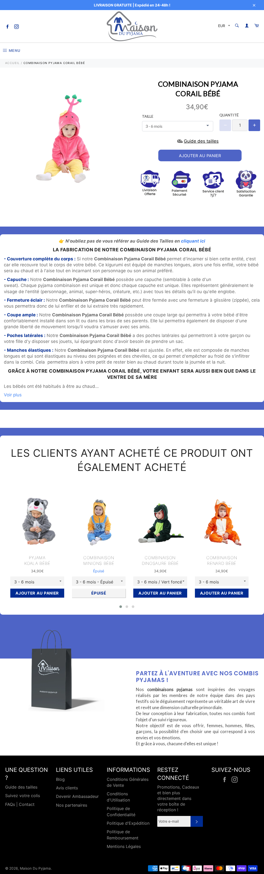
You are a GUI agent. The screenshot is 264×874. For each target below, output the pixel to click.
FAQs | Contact (20, 804)
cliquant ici (193, 241)
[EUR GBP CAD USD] (223, 26)
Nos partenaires (71, 805)
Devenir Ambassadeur (77, 796)
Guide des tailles (21, 787)
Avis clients (67, 787)
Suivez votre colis (22, 795)
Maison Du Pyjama (35, 868)
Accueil (12, 63)
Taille (147, 116)
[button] (121, 606)
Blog (60, 779)
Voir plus (13, 394)
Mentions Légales (124, 846)
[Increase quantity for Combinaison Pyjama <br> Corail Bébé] (254, 125)
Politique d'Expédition (128, 823)
